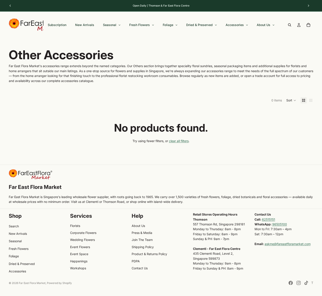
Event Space (79, 254)
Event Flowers (80, 247)
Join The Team (142, 240)
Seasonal (15, 241)
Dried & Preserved (22, 264)
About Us (138, 226)
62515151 (268, 219)
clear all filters (179, 141)
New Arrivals (18, 233)
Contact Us (140, 268)
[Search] (289, 25)
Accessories (17, 271)
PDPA (136, 261)
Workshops (78, 268)
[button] (291, 100)
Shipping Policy (143, 247)
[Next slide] (308, 5)
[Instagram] (298, 283)
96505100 (279, 224)
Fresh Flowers (18, 249)
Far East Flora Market (32, 283)
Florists (75, 226)
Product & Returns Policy (149, 254)
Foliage (14, 256)
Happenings (78, 261)
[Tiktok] (306, 283)
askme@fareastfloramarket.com (288, 244)
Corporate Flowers (83, 233)
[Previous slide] (10, 5)
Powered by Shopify (59, 283)
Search (14, 226)
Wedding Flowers (82, 240)
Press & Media (142, 233)
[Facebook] (290, 283)
